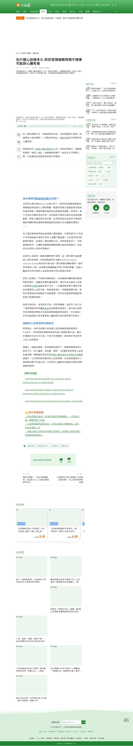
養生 (25, 11)
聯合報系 (79, 738)
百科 (50, 11)
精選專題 (61, 731)
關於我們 (93, 738)
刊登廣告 (32, 738)
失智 (81, 11)
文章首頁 (83, 731)
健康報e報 (55, 722)
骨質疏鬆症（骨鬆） (95, 171)
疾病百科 (69, 731)
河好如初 (73, 5)
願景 (98, 5)
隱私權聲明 (70, 738)
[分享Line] (18, 142)
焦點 (18, 11)
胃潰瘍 (105, 180)
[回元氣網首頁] (25, 5)
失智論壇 (34, 11)
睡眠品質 (46, 308)
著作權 (63, 738)
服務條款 (57, 738)
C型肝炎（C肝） (94, 180)
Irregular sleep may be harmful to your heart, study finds (54, 400)
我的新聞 (105, 5)
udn (17, 53)
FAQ (38, 738)
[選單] (116, 5)
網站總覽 (101, 738)
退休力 (72, 11)
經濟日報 (64, 5)
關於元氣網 (42, 731)
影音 (57, 11)
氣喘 (100, 184)
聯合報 (55, 5)
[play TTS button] (25, 126)
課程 (64, 11)
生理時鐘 (36, 285)
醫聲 (88, 11)
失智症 (108, 171)
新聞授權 (49, 738)
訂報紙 (86, 738)
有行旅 (90, 5)
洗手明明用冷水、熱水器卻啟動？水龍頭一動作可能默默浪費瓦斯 (54, 18)
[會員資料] (112, 5)
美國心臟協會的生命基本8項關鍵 (67, 354)
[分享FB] (18, 134)
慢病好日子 (98, 11)
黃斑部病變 (92, 184)
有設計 (82, 5)
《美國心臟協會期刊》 (45, 148)
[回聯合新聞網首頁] (18, 5)
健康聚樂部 (52, 731)
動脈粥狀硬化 (43, 198)
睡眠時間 (64, 137)
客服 (42, 738)
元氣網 (23, 53)
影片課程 (21, 523)
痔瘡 (109, 167)
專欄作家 (91, 731)
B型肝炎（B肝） (94, 176)
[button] (115, 11)
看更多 (113, 83)
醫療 (43, 11)
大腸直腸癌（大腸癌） (96, 167)
